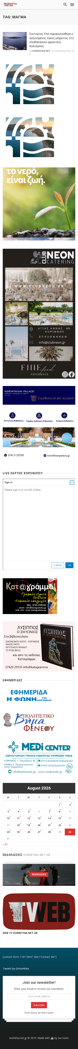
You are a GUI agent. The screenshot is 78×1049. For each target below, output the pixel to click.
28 (49, 832)
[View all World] (39, 875)
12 (28, 818)
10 (8, 818)
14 (49, 818)
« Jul (5, 844)
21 (49, 825)
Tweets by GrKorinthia (16, 968)
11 (18, 818)
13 (39, 818)
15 (59, 818)
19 (28, 825)
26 (28, 832)
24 (8, 832)
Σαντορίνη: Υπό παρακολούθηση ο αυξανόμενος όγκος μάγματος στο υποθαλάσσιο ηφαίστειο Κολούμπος (51, 40)
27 (39, 832)
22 (59, 825)
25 (18, 832)
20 (39, 825)
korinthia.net (41, 50)
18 (18, 825)
